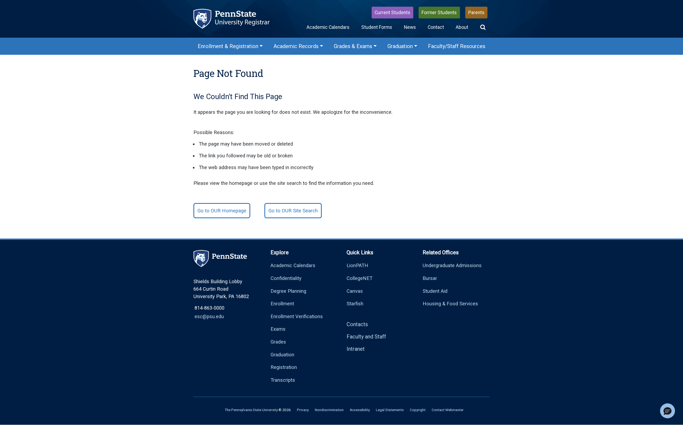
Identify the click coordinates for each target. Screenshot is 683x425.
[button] (483, 27)
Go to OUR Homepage (221, 210)
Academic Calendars (328, 27)
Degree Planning (288, 291)
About (462, 27)
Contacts (357, 324)
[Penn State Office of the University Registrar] (232, 18)
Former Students (439, 12)
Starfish (355, 303)
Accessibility (360, 410)
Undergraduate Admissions (452, 265)
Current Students (392, 12)
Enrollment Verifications (297, 316)
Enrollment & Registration (228, 46)
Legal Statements (390, 410)
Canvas (355, 291)
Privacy (303, 410)
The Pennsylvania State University (251, 410)
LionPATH (357, 265)
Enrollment (282, 303)
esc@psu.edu (209, 316)
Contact (436, 27)
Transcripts (283, 380)
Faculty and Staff (366, 336)
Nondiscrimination (329, 410)
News (410, 27)
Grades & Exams (353, 46)
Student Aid (435, 291)
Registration (284, 367)
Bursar (430, 278)
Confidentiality (286, 278)
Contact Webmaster (448, 410)
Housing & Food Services (450, 303)
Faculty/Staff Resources (456, 46)
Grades (278, 342)
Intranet (356, 349)
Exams (278, 329)
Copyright (418, 410)
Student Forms (376, 27)
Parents (476, 12)
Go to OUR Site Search (293, 210)
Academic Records (296, 46)
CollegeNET (359, 278)
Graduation (400, 46)
